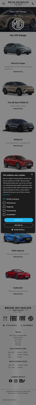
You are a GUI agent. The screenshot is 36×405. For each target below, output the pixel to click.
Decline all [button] (18, 225)
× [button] (32, 174)
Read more (6, 194)
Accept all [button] (19, 220)
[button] (18, 230)
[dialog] (18, 202)
